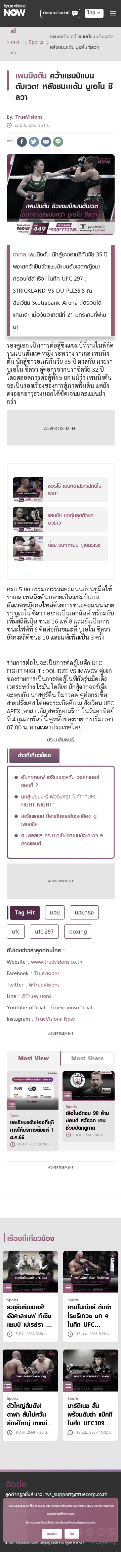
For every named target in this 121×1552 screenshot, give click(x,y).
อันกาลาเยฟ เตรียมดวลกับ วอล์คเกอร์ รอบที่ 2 (60, 781)
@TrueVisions (44, 985)
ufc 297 (44, 931)
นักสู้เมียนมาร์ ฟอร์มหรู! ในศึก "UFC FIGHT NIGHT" (58, 801)
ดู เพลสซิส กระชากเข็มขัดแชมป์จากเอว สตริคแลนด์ (62, 840)
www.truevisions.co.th (56, 962)
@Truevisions (36, 996)
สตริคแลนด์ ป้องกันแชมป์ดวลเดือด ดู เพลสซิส (58, 820)
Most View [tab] (33, 1058)
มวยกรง (84, 912)
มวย (54, 912)
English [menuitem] (89, 37)
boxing (78, 931)
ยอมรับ (52, 1533)
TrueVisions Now (55, 1019)
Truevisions (46, 973)
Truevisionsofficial (71, 1008)
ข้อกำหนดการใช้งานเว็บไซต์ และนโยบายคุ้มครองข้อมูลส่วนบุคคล (60, 1522)
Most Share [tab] (87, 1058)
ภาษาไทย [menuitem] (88, 27)
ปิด (72, 1533)
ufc (15, 931)
